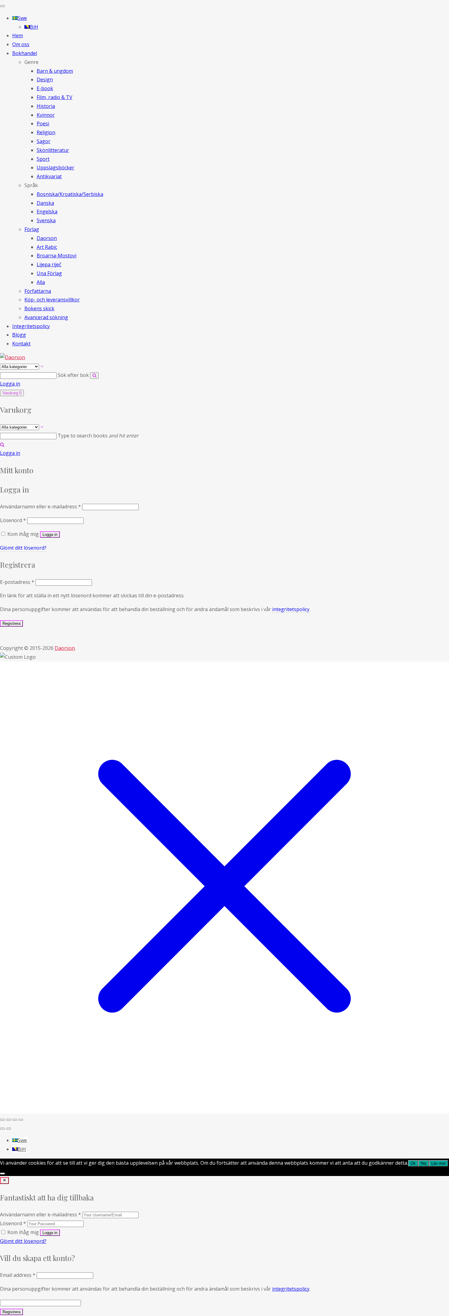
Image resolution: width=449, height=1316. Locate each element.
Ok (413, 1163)
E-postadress (17, 582)
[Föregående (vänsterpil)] (2, 1129)
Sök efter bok (74, 375)
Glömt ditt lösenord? (23, 547)
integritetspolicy (290, 609)
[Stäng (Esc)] (20, 1120)
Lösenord (13, 520)
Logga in (10, 383)
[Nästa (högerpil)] (8, 1129)
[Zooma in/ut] (2, 1120)
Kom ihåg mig (23, 1232)
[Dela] (14, 1120)
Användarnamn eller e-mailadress (40, 506)
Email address (17, 1275)
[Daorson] (12, 357)
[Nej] (2, 1173)
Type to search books (98, 435)
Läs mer (438, 1163)
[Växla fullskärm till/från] (8, 1120)
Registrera (11, 623)
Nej (423, 1163)
